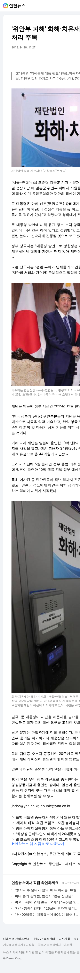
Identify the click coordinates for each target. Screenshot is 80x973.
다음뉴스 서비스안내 (16, 938)
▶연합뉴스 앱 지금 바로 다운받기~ (38, 844)
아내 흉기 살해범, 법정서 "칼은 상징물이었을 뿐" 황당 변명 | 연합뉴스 (47, 896)
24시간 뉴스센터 (44, 938)
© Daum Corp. (13, 958)
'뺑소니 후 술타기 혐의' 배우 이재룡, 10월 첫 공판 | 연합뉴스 (47, 890)
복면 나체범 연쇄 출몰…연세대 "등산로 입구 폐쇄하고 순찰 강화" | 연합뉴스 (47, 902)
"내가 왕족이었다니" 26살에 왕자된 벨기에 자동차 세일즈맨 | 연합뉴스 (47, 908)
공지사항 (64, 938)
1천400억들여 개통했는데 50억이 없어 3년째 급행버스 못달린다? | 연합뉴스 (47, 914)
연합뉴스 (17, 6)
